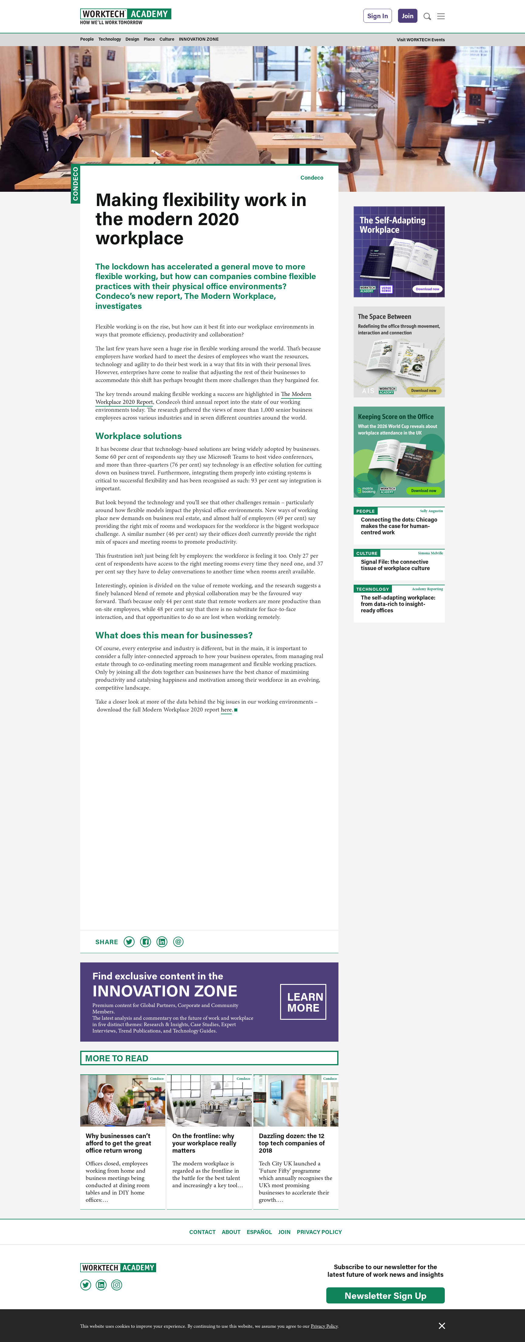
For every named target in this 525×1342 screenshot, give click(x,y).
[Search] (427, 16)
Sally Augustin (431, 511)
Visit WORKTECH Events (421, 39)
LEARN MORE (305, 1002)
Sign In (377, 16)
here (226, 709)
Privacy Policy (324, 1326)
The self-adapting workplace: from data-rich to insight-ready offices (398, 604)
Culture (367, 553)
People (365, 511)
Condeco (75, 184)
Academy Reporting (427, 588)
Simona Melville (430, 553)
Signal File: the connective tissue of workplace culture (395, 565)
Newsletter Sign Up (386, 1295)
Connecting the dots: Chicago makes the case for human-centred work (399, 526)
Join (407, 16)
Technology (372, 589)
